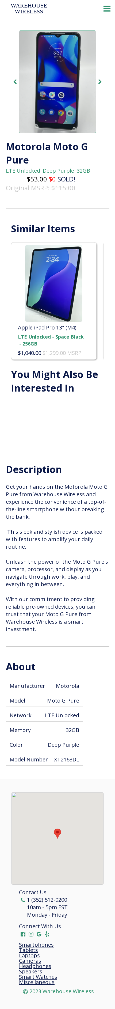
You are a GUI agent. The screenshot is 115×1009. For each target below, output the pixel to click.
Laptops (29, 955)
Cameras (30, 961)
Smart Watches (38, 977)
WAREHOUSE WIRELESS (30, 8)
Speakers (30, 971)
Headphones (35, 966)
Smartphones (36, 944)
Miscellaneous (37, 982)
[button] (57, 833)
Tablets (28, 950)
